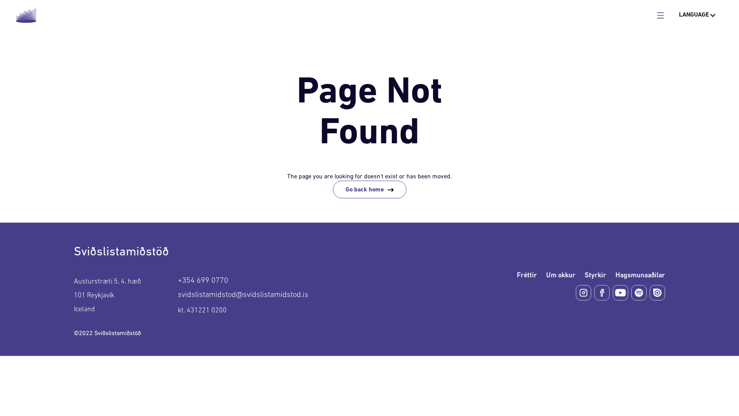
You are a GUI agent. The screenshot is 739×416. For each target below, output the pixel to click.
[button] (697, 15)
